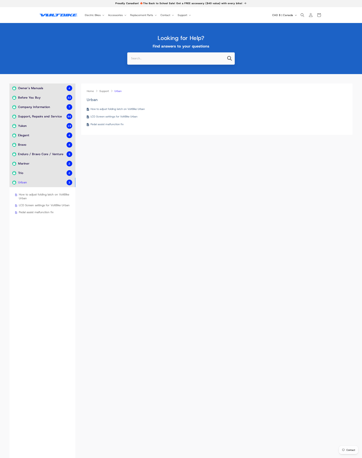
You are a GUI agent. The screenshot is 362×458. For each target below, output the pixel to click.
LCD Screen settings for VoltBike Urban (44, 205)
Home (90, 91)
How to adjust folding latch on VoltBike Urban (44, 196)
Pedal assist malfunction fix (36, 212)
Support (104, 91)
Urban (118, 91)
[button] (94, 15)
